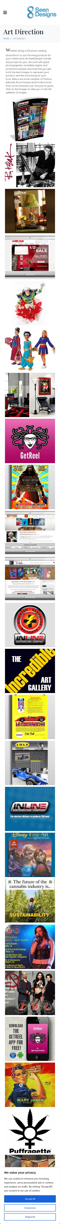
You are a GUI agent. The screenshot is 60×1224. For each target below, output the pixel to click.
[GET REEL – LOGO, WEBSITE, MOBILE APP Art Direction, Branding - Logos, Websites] (30, 441)
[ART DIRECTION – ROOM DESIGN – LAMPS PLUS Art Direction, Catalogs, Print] (30, 395)
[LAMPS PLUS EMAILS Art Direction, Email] (30, 257)
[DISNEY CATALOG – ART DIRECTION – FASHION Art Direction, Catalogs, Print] (30, 349)
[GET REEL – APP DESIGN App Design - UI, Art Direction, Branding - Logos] (30, 1039)
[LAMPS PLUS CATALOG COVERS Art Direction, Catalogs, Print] (30, 211)
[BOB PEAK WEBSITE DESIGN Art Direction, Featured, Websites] (30, 579)
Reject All (30, 1217)
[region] (30, 1195)
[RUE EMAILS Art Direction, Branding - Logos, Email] (30, 993)
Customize (30, 1208)
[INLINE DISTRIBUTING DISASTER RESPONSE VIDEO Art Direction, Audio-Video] (30, 625)
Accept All (30, 1199)
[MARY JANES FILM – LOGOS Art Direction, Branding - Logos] (30, 1131)
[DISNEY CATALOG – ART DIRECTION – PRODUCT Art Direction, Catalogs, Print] (30, 303)
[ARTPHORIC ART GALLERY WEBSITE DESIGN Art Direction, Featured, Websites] (30, 533)
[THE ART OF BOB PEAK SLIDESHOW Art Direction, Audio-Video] (30, 165)
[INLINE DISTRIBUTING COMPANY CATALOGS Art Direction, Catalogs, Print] (30, 119)
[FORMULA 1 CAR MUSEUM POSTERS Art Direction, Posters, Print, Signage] (30, 763)
